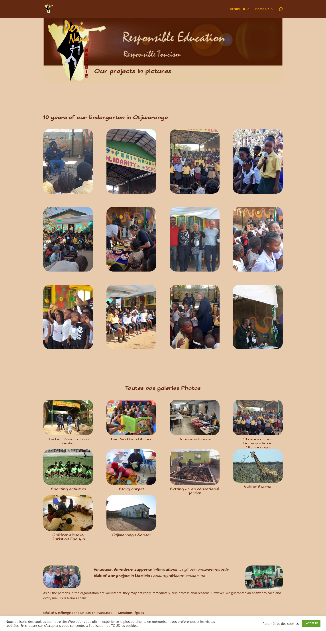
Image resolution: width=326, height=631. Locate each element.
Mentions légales (131, 613)
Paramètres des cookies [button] (281, 623)
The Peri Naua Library (131, 439)
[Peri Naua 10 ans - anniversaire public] (68, 271)
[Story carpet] (131, 467)
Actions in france (195, 439)
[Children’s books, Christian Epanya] (68, 513)
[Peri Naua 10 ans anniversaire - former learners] (195, 193)
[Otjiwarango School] (131, 513)
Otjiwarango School (131, 535)
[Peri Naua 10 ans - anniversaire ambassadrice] (258, 349)
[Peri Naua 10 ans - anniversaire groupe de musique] (68, 193)
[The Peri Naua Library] (131, 417)
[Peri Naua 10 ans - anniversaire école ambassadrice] (195, 271)
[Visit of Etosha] (258, 466)
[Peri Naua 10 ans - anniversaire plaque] (131, 193)
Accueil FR (237, 9)
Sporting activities (68, 489)
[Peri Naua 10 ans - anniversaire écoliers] (68, 349)
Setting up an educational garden (194, 491)
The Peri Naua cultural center (68, 441)
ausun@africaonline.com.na (179, 575)
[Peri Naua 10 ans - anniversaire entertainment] (258, 271)
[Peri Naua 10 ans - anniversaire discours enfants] (258, 193)
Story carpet (131, 489)
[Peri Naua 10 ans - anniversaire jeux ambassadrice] (195, 349)
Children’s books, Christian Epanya (68, 537)
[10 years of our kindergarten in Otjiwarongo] (258, 417)
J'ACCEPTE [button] (311, 623)
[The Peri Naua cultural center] (68, 417)
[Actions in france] (195, 417)
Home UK (262, 9)
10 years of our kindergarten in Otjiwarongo (257, 443)
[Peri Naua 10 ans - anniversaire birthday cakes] (131, 271)
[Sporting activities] (68, 467)
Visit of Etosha (257, 486)
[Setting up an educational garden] (195, 467)
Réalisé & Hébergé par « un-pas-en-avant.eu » (77, 613)
